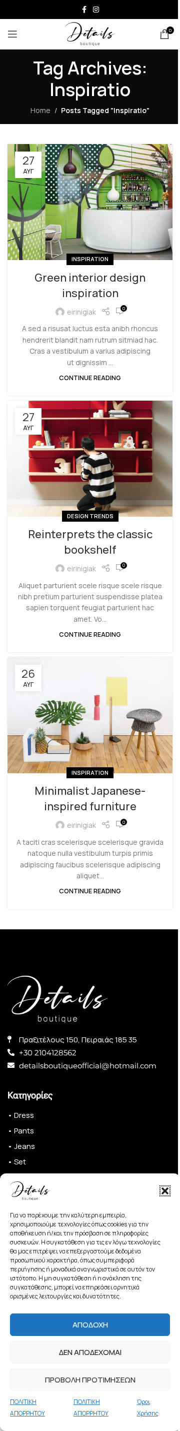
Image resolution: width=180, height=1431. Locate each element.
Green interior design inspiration (90, 285)
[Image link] (58, 998)
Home (40, 110)
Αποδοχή (90, 1324)
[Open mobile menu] (12, 34)
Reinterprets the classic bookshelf (90, 542)
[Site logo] (90, 33)
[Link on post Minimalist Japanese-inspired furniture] (90, 715)
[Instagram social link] (96, 10)
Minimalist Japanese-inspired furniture (90, 798)
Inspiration (90, 259)
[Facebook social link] (84, 10)
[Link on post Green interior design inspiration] (90, 202)
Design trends (90, 516)
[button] (165, 1191)
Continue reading (90, 378)
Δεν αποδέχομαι (90, 1352)
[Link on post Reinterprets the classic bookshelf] (90, 459)
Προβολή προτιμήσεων (90, 1379)
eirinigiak (81, 312)
